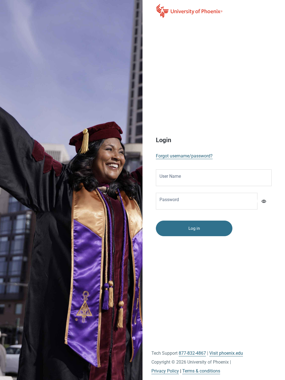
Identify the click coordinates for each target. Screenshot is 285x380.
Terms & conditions (201, 371)
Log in (194, 228)
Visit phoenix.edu (226, 353)
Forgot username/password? (184, 156)
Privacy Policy (165, 371)
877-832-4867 (192, 353)
